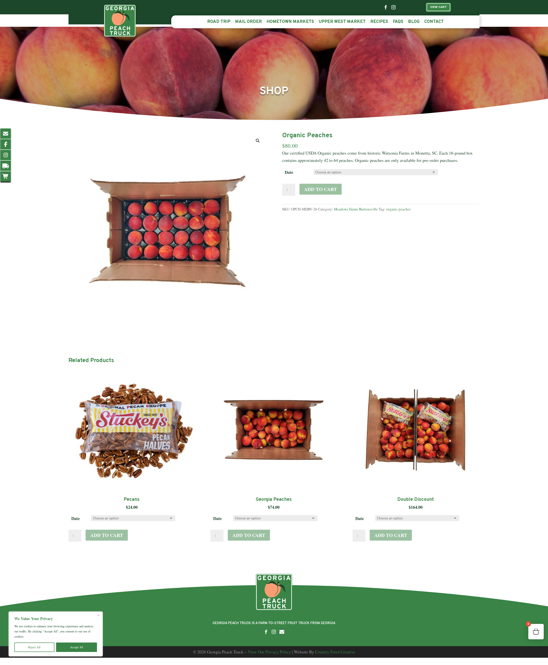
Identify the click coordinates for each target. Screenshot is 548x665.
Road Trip (218, 22)
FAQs (398, 22)
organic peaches (398, 209)
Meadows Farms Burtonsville (356, 209)
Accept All (76, 647)
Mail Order (248, 22)
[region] (56, 633)
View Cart (438, 7)
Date (289, 172)
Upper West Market (342, 22)
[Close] (98, 615)
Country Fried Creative (335, 652)
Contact (434, 22)
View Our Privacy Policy (269, 652)
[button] (258, 141)
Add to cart (320, 189)
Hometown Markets (290, 22)
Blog (414, 22)
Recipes (379, 22)
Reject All (34, 647)
